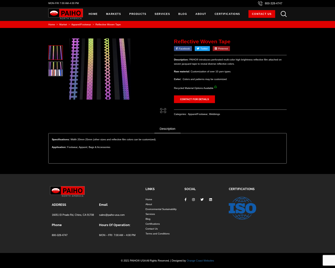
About (200, 13)
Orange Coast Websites (200, 260)
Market (63, 24)
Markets (113, 13)
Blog (182, 13)
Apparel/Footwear (81, 24)
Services (162, 13)
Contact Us (262, 13)
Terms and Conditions (158, 233)
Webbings (214, 114)
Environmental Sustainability (161, 209)
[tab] (167, 130)
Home (93, 13)
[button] (163, 110)
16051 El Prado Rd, (63, 214)
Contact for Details (194, 99)
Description (167, 129)
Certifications (227, 13)
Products (137, 13)
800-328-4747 (273, 3)
